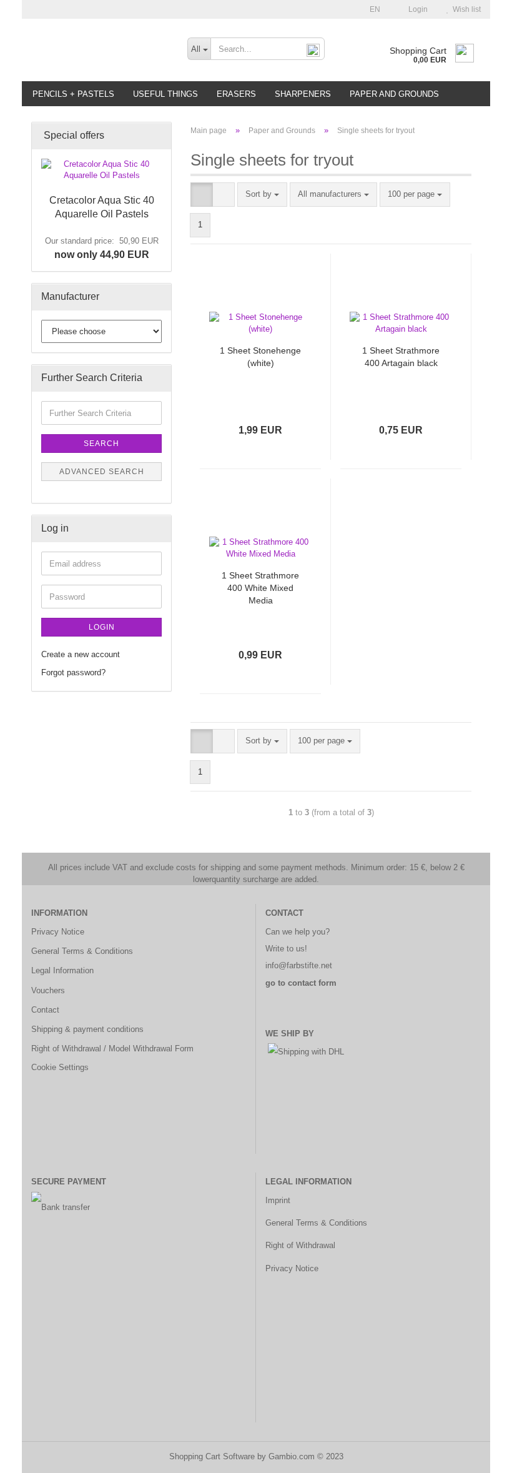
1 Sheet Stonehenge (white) (260, 356)
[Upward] (477, 1454)
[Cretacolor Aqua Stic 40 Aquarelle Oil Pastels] (101, 170)
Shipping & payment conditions (87, 1029)
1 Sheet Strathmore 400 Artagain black (401, 356)
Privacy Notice (57, 931)
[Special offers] (158, 136)
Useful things (165, 94)
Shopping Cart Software (212, 1456)
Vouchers (48, 990)
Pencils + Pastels (73, 94)
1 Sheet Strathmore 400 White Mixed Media (260, 587)
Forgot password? (73, 672)
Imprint (277, 1200)
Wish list (465, 9)
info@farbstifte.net (298, 965)
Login (416, 9)
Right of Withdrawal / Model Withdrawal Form (112, 1048)
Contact (45, 1009)
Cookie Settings (60, 1067)
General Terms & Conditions (82, 951)
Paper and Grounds (394, 94)
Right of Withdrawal (300, 1245)
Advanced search (101, 471)
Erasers (236, 94)
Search (101, 443)
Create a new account (80, 654)
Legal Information (62, 970)
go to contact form (301, 983)
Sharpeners (303, 94)
